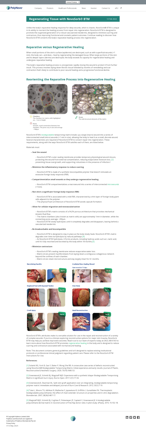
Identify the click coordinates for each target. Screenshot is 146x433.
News (84, 8)
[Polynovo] (14, 7)
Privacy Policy (10, 423)
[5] (93, 241)
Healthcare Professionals (67, 8)
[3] (27, 383)
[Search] (121, 8)
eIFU (116, 8)
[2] (112, 159)
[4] (83, 236)
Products (50, 8)
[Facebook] (138, 417)
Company (38, 8)
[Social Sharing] (127, 417)
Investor (94, 8)
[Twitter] (134, 417)
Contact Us (106, 8)
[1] (27, 365)
